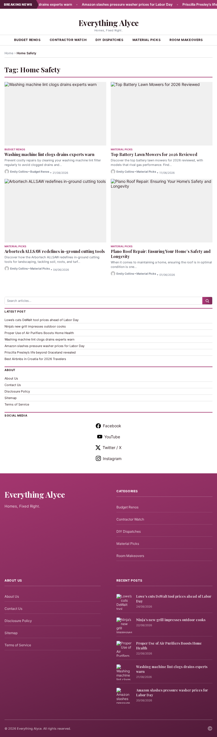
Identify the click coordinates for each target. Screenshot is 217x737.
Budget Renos (27, 40)
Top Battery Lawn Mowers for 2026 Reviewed (154, 154)
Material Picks (146, 40)
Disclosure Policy (17, 391)
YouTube (112, 436)
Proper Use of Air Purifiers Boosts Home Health (39, 333)
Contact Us (13, 385)
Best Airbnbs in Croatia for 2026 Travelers (35, 359)
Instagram (112, 458)
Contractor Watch (68, 40)
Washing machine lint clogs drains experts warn (49, 154)
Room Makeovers (186, 40)
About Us (11, 378)
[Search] (207, 300)
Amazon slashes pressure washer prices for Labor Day (116, 4)
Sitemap (11, 398)
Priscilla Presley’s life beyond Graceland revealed (40, 352)
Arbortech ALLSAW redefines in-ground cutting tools (55, 251)
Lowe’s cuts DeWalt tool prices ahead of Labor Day (42, 320)
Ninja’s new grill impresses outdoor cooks (35, 326)
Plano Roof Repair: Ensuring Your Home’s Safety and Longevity (161, 254)
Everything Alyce (109, 23)
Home (9, 53)
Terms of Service (17, 404)
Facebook (112, 425)
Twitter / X (112, 447)
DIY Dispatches (109, 40)
